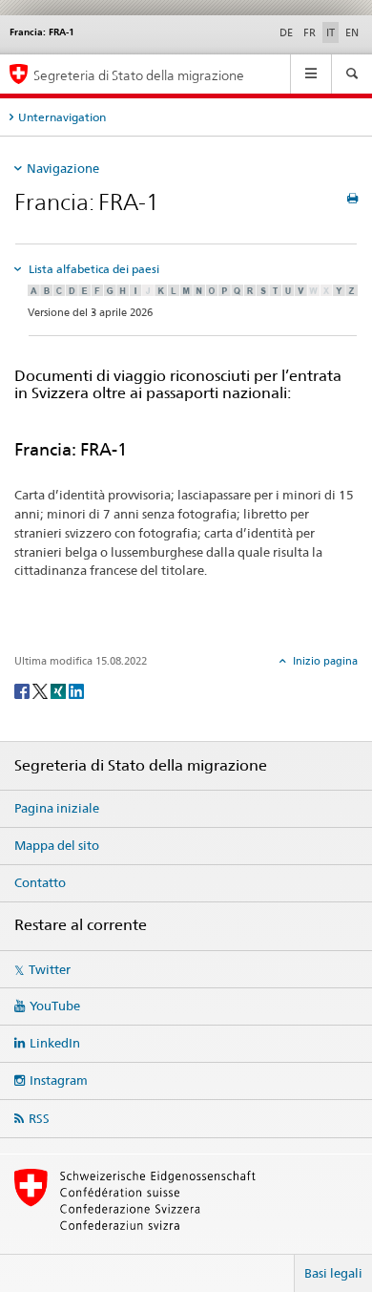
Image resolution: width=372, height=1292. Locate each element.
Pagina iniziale (56, 807)
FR (309, 32)
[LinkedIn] (76, 690)
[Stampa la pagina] (352, 198)
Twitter (50, 969)
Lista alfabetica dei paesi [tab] (92, 269)
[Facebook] (23, 690)
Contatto (40, 882)
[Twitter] (41, 690)
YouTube (55, 1005)
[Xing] (60, 690)
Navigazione (63, 168)
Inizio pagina (324, 660)
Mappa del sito (56, 845)
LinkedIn (55, 1042)
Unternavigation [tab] (62, 117)
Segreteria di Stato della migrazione (138, 75)
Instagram (59, 1080)
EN (352, 32)
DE (286, 32)
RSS (39, 1118)
